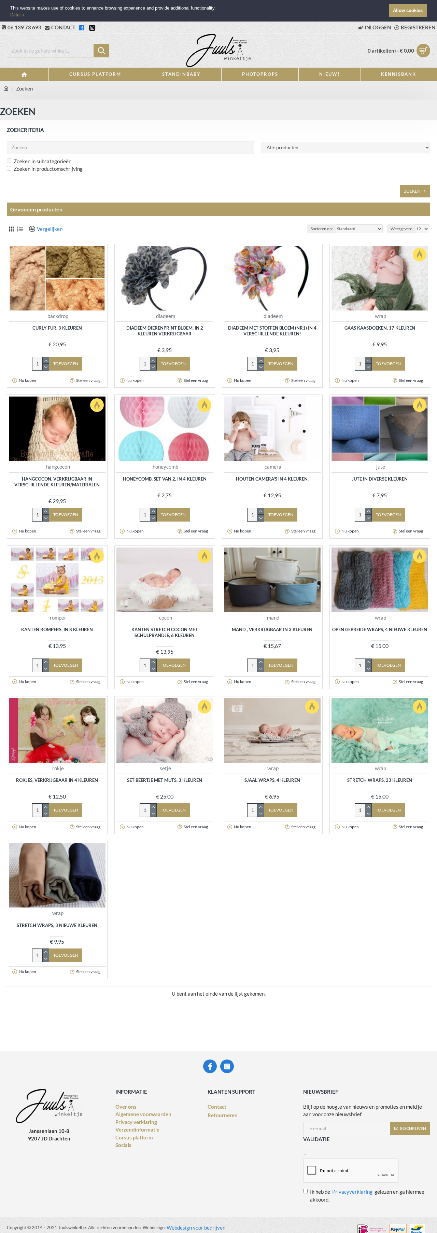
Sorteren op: (322, 228)
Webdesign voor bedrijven (195, 1227)
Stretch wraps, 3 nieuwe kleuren (57, 925)
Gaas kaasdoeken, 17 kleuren (379, 328)
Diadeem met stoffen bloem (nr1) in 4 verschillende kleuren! (272, 330)
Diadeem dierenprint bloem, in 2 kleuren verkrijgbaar (164, 330)
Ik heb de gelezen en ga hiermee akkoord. (367, 1196)
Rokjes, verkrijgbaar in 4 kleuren (57, 780)
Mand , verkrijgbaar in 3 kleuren (272, 629)
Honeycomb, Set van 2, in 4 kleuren (165, 479)
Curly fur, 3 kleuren (57, 328)
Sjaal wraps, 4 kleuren (272, 780)
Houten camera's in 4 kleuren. (272, 479)
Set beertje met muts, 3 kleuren (164, 780)
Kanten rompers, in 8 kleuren (57, 629)
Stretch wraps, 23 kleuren (379, 780)
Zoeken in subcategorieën (42, 161)
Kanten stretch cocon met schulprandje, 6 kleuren (164, 632)
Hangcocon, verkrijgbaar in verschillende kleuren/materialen (57, 481)
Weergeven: (401, 228)
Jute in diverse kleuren (380, 479)
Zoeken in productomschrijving (48, 169)
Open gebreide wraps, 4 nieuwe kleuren (379, 629)
